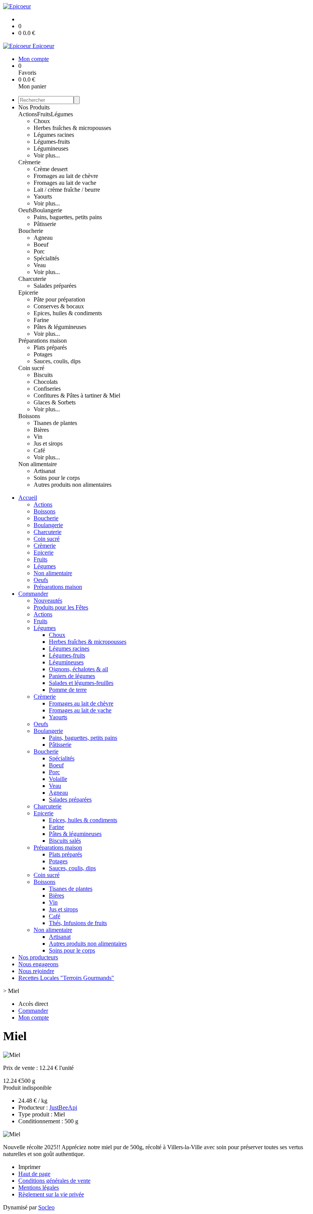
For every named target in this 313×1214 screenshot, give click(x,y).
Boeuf (41, 244)
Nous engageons (38, 964)
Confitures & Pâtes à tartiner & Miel (77, 395)
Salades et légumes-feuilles (81, 683)
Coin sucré (31, 368)
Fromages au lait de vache (65, 183)
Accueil (27, 497)
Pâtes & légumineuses (60, 327)
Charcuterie (32, 279)
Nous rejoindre (36, 971)
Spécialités (46, 258)
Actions (27, 114)
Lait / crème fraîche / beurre (67, 189)
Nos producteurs (38, 957)
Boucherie (30, 231)
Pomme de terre (68, 689)
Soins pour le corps (57, 478)
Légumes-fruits (52, 141)
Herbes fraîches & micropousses (72, 128)
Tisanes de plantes (55, 423)
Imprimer (29, 1167)
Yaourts (43, 196)
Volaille (58, 779)
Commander (33, 593)
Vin (38, 436)
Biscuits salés (65, 840)
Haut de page (34, 1174)
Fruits (44, 114)
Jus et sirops (48, 443)
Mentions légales (38, 1187)
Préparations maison (42, 340)
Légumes (62, 114)
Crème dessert (51, 169)
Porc (39, 251)
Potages (43, 354)
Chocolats (46, 381)
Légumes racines (54, 135)
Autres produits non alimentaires (72, 484)
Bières (41, 430)
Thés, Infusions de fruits (78, 923)
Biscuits (43, 375)
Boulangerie (47, 210)
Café (39, 450)
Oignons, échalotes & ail (78, 669)
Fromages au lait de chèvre (66, 176)
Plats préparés (50, 347)
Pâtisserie (45, 224)
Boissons (29, 416)
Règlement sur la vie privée (51, 1194)
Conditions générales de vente (54, 1180)
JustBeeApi (63, 1107)
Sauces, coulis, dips (57, 361)
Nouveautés (48, 600)
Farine (41, 320)
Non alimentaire (37, 464)
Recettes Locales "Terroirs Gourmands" (66, 978)
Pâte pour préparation (59, 299)
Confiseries (47, 388)
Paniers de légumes (72, 676)
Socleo (46, 1207)
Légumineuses (51, 148)
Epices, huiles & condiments (68, 313)
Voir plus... (47, 155)
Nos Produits (34, 107)
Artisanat (44, 471)
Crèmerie (29, 162)
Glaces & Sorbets (55, 402)
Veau (40, 265)
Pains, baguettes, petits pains (68, 217)
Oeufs (25, 210)
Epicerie (28, 292)
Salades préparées (55, 285)
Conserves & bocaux (59, 306)
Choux (42, 121)
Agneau (43, 237)
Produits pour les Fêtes (61, 607)
